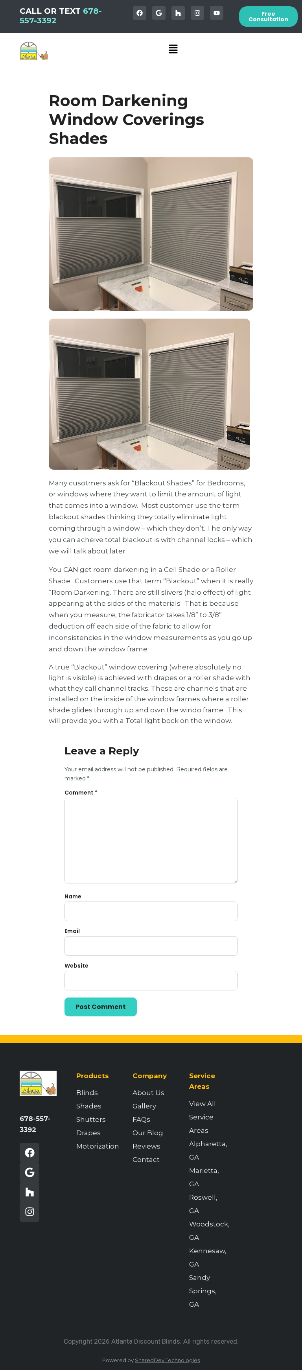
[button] (173, 49)
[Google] (159, 13)
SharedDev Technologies (167, 1360)
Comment (81, 792)
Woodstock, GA (207, 1230)
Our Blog (148, 1133)
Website (76, 965)
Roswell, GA (203, 1204)
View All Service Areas (202, 1117)
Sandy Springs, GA (203, 1291)
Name (72, 896)
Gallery (144, 1106)
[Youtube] (216, 13)
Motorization (94, 1146)
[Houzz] (178, 13)
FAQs (141, 1119)
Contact (146, 1159)
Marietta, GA (204, 1177)
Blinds (87, 1093)
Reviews (146, 1146)
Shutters (91, 1119)
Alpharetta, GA (207, 1150)
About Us (148, 1093)
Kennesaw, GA (207, 1257)
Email (72, 931)
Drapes (88, 1133)
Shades (88, 1106)
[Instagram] (197, 13)
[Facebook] (139, 13)
